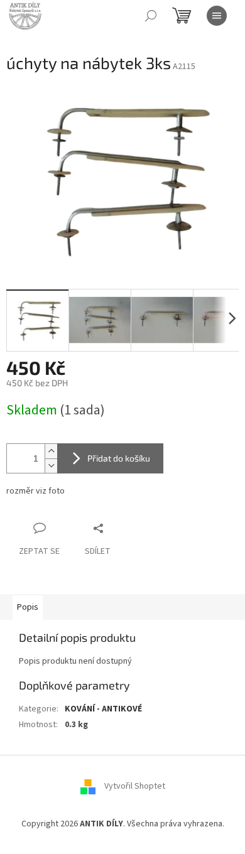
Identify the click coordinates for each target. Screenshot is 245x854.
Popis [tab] (27, 607)
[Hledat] (150, 15)
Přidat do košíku (118, 458)
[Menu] (216, 15)
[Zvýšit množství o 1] (51, 451)
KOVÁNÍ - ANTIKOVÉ (103, 709)
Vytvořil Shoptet (134, 786)
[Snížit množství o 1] (51, 465)
